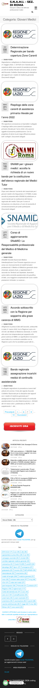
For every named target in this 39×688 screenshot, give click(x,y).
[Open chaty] (5, 683)
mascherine (21, 573)
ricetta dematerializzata (11, 592)
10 (13, 414)
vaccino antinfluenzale (11, 604)
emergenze (27, 567)
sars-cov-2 (7, 595)
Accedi (6, 672)
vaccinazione (20, 601)
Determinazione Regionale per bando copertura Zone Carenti (23, 51)
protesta (32, 585)
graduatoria (7, 570)
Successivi (22, 414)
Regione (6, 589)
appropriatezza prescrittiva (12, 555)
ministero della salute (18, 579)
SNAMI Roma (8, 60)
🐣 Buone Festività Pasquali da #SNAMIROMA (20, 486)
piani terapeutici (8, 585)
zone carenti (17, 607)
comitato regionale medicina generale (15, 561)
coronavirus (7, 564)
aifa (24, 552)
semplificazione (20, 595)
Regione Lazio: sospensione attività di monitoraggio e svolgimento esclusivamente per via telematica (23, 494)
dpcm (17, 567)
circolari (24, 558)
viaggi (25, 604)
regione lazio (19, 589)
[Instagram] (13, 638)
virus (33, 604)
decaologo (7, 567)
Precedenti (9, 411)
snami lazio (7, 598)
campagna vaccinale (10, 558)
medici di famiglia (9, 576)
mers (5, 579)
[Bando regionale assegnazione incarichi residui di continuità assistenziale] (20, 355)
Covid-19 (19, 564)
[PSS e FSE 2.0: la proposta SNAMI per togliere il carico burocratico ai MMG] (6, 480)
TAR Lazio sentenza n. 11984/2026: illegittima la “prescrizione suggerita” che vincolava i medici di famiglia (23, 453)
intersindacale (8, 573)
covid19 (30, 564)
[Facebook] (7, 638)
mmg (32, 579)
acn (17, 552)
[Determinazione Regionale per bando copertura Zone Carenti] (20, 33)
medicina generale (26, 576)
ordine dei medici (17, 582)
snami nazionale (21, 598)
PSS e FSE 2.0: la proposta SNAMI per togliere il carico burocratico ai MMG (23, 479)
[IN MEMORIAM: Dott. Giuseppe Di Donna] (6, 446)
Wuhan (6, 607)
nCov (5, 582)
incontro (18, 570)
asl (26, 555)
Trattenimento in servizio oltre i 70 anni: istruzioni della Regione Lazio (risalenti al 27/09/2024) (23, 471)
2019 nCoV (7, 552)
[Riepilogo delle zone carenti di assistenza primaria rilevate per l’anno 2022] (20, 91)
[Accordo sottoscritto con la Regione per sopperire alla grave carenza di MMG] (20, 294)
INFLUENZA (30, 570)
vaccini (31, 601)
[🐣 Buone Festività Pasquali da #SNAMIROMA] (6, 487)
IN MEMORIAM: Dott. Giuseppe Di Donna (23, 444)
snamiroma (7, 601)
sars (25, 592)
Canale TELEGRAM (23, 540)
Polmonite (22, 585)
